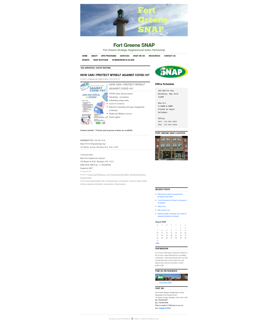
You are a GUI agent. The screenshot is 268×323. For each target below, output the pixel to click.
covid (108, 174)
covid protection (111, 180)
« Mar (157, 243)
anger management (93, 180)
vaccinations (108, 183)
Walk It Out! (162, 206)
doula (139, 180)
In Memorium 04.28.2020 (123, 59)
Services (124, 55)
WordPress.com (153, 319)
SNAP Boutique (100, 59)
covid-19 (132, 180)
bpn (102, 180)
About (94, 55)
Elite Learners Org (164, 210)
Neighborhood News (137, 174)
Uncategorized (85, 177)
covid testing (123, 180)
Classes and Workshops (96, 174)
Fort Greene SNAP (134, 44)
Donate (85, 59)
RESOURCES (154, 55)
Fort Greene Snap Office (120, 174)
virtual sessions (120, 183)
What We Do (139, 55)
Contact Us (170, 55)
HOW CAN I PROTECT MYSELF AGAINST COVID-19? (114, 75)
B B (106, 79)
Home (85, 55)
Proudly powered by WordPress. (120, 319)
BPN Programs (108, 55)
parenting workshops (95, 183)
